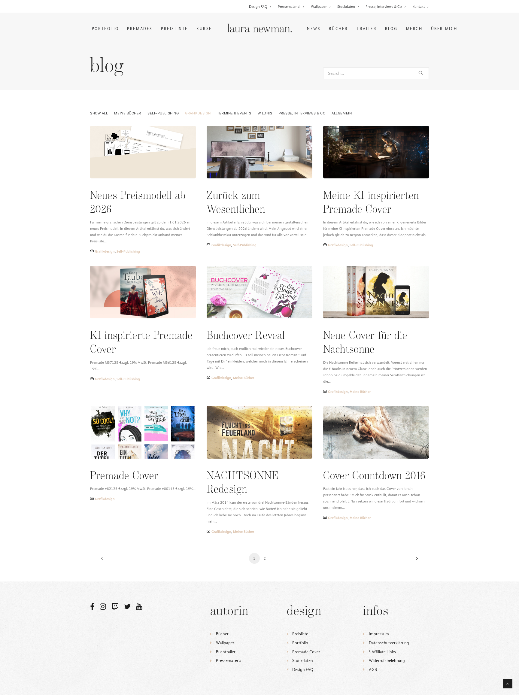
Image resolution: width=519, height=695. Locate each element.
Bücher (338, 28)
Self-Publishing (163, 113)
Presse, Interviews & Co (384, 7)
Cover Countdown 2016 (374, 476)
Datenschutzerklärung (389, 642)
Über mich (444, 28)
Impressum (379, 633)
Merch (414, 28)
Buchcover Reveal (246, 336)
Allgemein (342, 113)
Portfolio (105, 28)
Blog (391, 28)
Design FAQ (258, 7)
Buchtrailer (225, 651)
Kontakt (418, 7)
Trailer (367, 28)
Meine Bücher (127, 113)
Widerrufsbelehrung (387, 660)
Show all (99, 113)
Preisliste (174, 28)
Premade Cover (124, 476)
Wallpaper (319, 7)
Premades (140, 28)
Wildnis (265, 113)
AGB (373, 669)
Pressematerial (289, 7)
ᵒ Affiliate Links (382, 651)
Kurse (204, 28)
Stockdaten (346, 7)
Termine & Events (234, 113)
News (313, 28)
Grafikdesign (198, 113)
